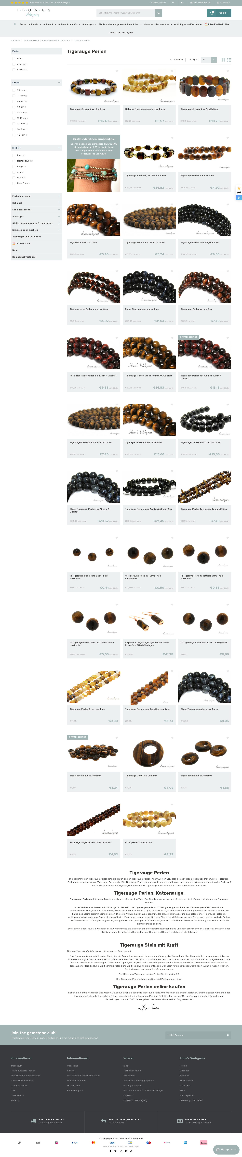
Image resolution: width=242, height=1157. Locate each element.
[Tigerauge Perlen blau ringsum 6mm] (204, 220)
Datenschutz (17, 1095)
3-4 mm (22, 96)
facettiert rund (25, 161)
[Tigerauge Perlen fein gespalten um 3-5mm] (204, 487)
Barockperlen (187, 1095)
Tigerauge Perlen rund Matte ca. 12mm (90, 442)
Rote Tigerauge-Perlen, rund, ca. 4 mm (90, 842)
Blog (125, 1066)
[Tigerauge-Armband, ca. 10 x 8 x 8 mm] (149, 153)
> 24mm (22, 135)
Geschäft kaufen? (158, 3)
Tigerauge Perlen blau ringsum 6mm (200, 242)
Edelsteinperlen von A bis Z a (56, 41)
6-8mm (21, 107)
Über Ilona (72, 1066)
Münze (21, 178)
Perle (183, 1090)
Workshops (129, 1076)
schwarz (22, 70)
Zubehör (184, 1071)
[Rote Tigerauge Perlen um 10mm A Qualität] (93, 353)
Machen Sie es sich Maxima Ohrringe (143, 1090)
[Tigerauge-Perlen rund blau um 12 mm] (204, 420)
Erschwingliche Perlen (191, 1100)
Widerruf (15, 1100)
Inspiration (128, 1095)
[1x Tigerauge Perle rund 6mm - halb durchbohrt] (93, 553)
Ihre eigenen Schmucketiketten (83, 1076)
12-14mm (22, 124)
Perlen (183, 1066)
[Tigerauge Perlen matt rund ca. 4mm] (149, 220)
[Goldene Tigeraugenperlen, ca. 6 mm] (149, 86)
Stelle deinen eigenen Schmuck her (119, 24)
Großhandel (73, 1085)
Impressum (16, 1066)
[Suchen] (158, 13)
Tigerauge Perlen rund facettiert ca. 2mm (147, 709)
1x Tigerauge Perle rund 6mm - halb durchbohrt (89, 577)
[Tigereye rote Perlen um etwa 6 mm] (93, 286)
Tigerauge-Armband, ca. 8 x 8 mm (87, 109)
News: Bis (185, 1085)
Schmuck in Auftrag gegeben (138, 1081)
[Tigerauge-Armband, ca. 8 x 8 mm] (93, 86)
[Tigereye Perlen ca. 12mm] (93, 220)
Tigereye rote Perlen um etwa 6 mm (89, 309)
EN (182, 3)
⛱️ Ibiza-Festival (214, 24)
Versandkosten (19, 1085)
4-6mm (22, 101)
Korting (71, 1071)
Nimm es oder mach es (157, 24)
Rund (21, 155)
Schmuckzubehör (68, 24)
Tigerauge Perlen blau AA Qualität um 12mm (148, 509)
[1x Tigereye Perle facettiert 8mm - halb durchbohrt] (204, 553)
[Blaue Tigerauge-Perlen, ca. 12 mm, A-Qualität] (93, 487)
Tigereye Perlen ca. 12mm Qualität (143, 442)
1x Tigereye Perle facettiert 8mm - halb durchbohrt (202, 577)
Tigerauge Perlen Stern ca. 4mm (87, 709)
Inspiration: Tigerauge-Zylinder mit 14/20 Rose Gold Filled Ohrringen (147, 643)
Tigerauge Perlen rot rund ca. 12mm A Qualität (201, 377)
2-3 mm (22, 90)
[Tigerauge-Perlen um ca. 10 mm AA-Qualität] (149, 353)
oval (20, 172)
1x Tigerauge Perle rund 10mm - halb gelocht (205, 642)
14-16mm (22, 129)
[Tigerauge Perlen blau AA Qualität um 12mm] (149, 487)
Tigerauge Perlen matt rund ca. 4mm (144, 242)
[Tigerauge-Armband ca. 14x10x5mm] (204, 86)
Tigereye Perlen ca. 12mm (83, 242)
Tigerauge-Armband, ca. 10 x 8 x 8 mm (145, 176)
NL (173, 3)
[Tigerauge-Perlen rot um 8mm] (204, 286)
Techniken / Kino (132, 1071)
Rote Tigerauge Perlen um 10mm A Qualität (93, 376)
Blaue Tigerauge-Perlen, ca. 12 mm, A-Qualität (90, 510)
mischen (22, 64)
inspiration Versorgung (135, 1100)
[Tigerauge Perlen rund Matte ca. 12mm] (93, 420)
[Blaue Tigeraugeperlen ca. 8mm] (149, 286)
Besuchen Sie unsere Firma (25, 1076)
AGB (13, 1090)
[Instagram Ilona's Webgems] (121, 1151)
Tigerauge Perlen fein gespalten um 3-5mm (204, 509)
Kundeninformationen (22, 1081)
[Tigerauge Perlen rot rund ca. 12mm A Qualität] (204, 353)
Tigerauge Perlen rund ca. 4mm (197, 176)
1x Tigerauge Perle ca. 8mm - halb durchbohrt (143, 577)
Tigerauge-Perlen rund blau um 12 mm (201, 442)
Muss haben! (186, 1081)
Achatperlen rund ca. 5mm (139, 842)
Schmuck (48, 24)
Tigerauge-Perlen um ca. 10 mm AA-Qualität (148, 376)
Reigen (21, 167)
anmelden (225, 3)
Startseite (15, 41)
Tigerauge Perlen (81, 41)
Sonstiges (88, 24)
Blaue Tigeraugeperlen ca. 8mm (142, 309)
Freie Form (23, 183)
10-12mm (22, 118)
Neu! (227, 24)
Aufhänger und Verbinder (188, 24)
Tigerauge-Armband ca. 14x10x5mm (199, 109)
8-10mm (22, 113)
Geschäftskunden (76, 1081)
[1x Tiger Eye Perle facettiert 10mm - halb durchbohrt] (93, 620)
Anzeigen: (194, 60)
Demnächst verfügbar (121, 32)
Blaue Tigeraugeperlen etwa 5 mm (199, 709)
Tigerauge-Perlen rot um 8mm (197, 309)
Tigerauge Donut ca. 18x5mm (196, 776)
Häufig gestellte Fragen (23, 1071)
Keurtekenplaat (75, 1090)
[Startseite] (15, 24)
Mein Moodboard (202, 3)
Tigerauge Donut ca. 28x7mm (141, 776)
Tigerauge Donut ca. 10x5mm (85, 776)
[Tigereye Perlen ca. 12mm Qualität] (149, 420)
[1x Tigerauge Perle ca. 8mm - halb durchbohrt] (149, 553)
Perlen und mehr (29, 24)
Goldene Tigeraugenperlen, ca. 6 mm (145, 109)
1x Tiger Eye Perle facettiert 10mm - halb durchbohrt (92, 643)
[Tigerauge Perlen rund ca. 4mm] (204, 153)
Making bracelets (132, 1085)
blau (20, 59)
